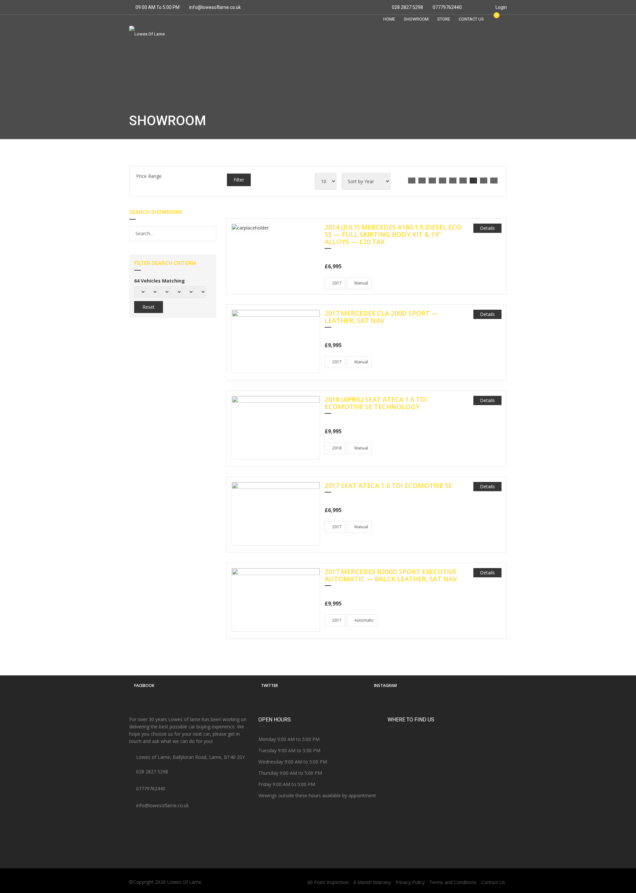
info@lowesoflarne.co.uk (215, 7)
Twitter (269, 685)
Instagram (385, 685)
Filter (239, 180)
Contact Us (493, 882)
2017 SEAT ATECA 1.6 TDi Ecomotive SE (388, 486)
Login (501, 7)
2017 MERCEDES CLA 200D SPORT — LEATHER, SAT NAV (381, 317)
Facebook (144, 685)
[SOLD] (250, 227)
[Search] (210, 233)
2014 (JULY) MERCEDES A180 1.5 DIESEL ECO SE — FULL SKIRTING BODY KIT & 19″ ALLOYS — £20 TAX (393, 235)
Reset (148, 307)
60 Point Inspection (328, 882)
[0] (494, 19)
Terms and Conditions (453, 882)
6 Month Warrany (372, 882)
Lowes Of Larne (184, 882)
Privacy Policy (410, 882)
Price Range (149, 176)
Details (487, 228)
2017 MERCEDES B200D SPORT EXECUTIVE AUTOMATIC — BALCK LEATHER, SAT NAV (391, 575)
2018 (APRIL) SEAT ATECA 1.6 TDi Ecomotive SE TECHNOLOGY (376, 403)
